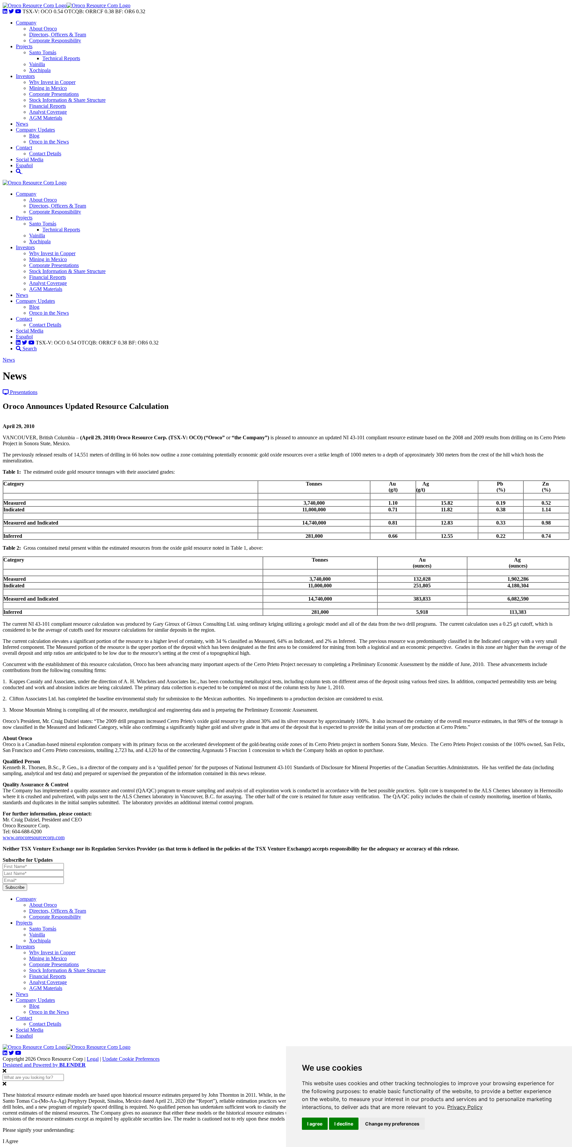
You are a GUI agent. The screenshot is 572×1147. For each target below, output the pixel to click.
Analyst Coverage (48, 112)
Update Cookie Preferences (131, 1059)
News (22, 124)
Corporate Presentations (54, 94)
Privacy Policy (465, 1107)
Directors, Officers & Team (57, 34)
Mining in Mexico (48, 88)
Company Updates (35, 130)
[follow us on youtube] (18, 11)
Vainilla (37, 64)
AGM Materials (45, 118)
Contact (24, 147)
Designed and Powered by (44, 1065)
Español (24, 165)
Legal (93, 1059)
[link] (465, 1107)
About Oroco (43, 28)
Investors (25, 76)
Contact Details (45, 153)
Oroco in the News (49, 141)
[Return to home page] (35, 5)
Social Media (29, 159)
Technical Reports (61, 58)
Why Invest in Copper (52, 82)
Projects (24, 46)
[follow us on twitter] (11, 11)
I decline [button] (343, 1124)
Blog (34, 135)
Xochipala (40, 70)
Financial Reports (47, 106)
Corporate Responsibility (55, 40)
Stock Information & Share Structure (67, 100)
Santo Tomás (42, 52)
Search (29, 348)
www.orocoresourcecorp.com (34, 837)
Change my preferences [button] (392, 1124)
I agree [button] (314, 1124)
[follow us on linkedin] (5, 11)
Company (26, 22)
